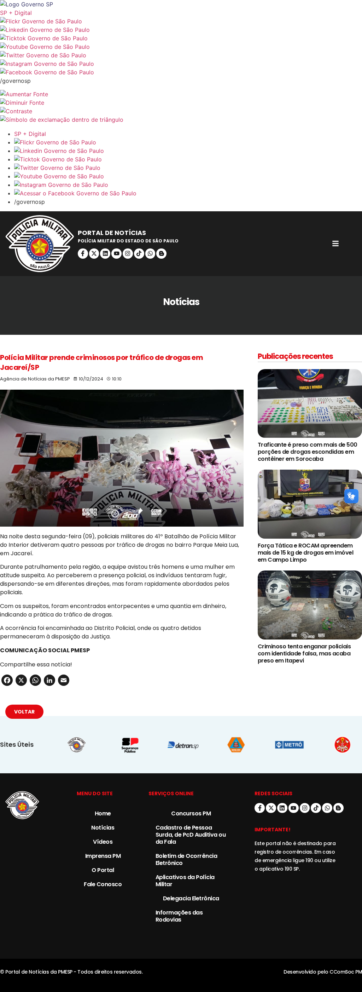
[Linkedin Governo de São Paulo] (188, 151)
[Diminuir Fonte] (181, 102)
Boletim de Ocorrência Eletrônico (186, 859)
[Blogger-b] (161, 253)
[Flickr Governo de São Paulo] (188, 142)
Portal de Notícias (112, 232)
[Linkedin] (105, 253)
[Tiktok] (139, 253)
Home (103, 813)
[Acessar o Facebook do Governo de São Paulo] (188, 193)
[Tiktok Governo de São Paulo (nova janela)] (181, 38)
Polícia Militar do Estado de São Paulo (128, 241)
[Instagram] (128, 253)
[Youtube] (116, 253)
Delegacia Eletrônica (191, 898)
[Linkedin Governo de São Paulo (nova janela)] (181, 29)
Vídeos (102, 842)
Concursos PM (191, 813)
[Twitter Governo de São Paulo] (188, 168)
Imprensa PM (103, 856)
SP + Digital (16, 12)
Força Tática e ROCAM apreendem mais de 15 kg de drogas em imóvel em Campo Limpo (306, 552)
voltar (24, 711)
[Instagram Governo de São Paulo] (181, 63)
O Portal (103, 870)
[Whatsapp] (150, 253)
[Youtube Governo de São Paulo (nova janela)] (181, 46)
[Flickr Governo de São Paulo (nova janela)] (181, 21)
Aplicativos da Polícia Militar (185, 880)
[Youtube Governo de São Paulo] (188, 176)
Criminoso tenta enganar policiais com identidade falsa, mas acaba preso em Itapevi (304, 653)
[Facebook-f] (83, 253)
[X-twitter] (94, 253)
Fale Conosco (103, 884)
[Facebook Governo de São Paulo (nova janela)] (181, 72)
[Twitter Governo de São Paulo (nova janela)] (181, 55)
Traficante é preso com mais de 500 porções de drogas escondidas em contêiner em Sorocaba (307, 452)
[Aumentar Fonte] (181, 94)
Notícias (102, 828)
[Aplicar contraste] (181, 111)
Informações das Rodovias (179, 916)
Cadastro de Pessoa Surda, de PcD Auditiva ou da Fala (191, 835)
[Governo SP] (181, 4)
